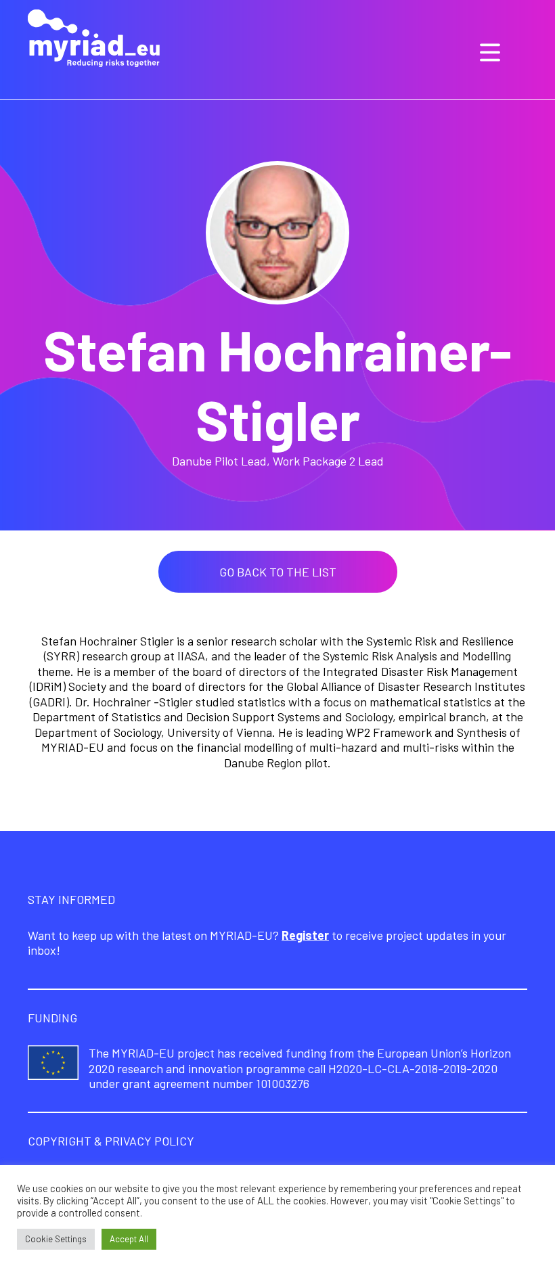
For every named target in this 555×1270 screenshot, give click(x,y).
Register (305, 935)
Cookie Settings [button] (56, 1238)
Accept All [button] (129, 1238)
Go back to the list (277, 571)
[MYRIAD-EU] (94, 39)
